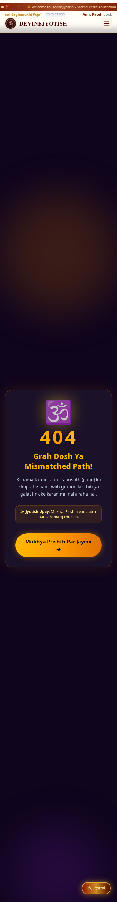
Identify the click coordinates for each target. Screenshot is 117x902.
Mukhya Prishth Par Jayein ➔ (58, 545)
